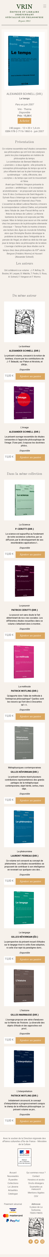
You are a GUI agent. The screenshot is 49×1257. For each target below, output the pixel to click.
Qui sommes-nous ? (36, 1172)
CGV (36, 1196)
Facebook (30, 1241)
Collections (13, 1183)
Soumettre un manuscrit (36, 1188)
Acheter (24, 120)
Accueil (13, 1172)
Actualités (13, 1190)
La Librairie (13, 1187)
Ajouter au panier (30, 376)
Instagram (42, 1241)
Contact (36, 1176)
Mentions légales (36, 1193)
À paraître (13, 1180)
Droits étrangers (36, 1183)
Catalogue (13, 1194)
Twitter (36, 1241)
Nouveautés (13, 1176)
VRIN (24, 12)
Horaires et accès (36, 1180)
